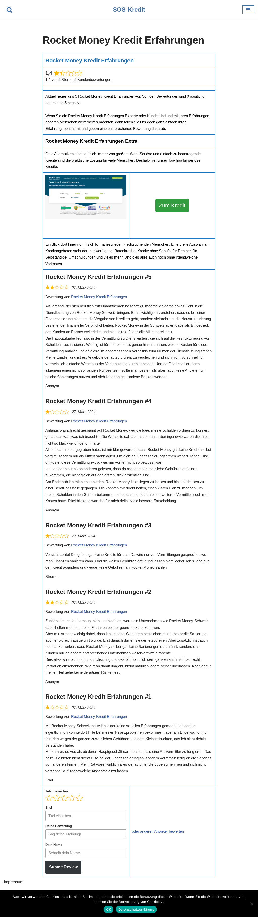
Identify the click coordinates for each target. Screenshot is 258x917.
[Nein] (251, 903)
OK (108, 909)
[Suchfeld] (9, 10)
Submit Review (63, 867)
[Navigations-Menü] (248, 9)
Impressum (13, 882)
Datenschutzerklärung (136, 909)
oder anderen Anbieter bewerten (158, 831)
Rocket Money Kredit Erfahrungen (99, 297)
